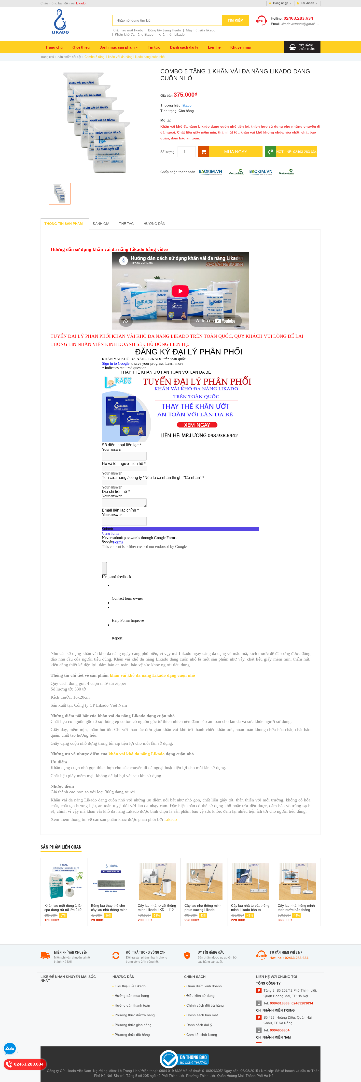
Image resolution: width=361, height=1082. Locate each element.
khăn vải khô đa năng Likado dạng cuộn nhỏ (152, 675)
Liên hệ (214, 47)
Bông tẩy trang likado (164, 30)
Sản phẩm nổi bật (69, 57)
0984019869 (280, 1003)
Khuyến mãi (240, 47)
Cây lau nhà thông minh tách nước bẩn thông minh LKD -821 (296, 910)
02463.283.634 (298, 18)
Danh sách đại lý (184, 47)
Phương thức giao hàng (133, 1025)
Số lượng (167, 152)
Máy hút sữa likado (200, 30)
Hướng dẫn (154, 224)
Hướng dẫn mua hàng (132, 996)
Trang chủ (54, 47)
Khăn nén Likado (171, 34)
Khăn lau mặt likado (127, 30)
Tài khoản (307, 3)
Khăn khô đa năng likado (134, 34)
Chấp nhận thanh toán (177, 172)
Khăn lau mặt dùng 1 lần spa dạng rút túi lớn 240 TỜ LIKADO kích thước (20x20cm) (63, 912)
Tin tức (154, 47)
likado (187, 105)
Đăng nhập (280, 3)
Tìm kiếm (235, 20)
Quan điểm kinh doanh (204, 986)
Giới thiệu (81, 47)
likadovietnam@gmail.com (301, 24)
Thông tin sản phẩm (63, 224)
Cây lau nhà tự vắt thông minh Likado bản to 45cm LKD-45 (250, 910)
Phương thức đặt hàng (132, 1035)
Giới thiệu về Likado (130, 986)
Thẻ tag (126, 224)
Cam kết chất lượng (201, 1035)
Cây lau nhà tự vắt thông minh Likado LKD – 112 (157, 908)
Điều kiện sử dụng (200, 996)
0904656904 (280, 1030)
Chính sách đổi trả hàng (205, 1005)
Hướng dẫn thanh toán (132, 1005)
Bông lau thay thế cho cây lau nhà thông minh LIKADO (109, 910)
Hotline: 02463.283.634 (296, 152)
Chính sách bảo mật (202, 1015)
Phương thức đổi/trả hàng (135, 1015)
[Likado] (60, 21)
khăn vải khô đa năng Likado (137, 753)
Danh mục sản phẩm (117, 47)
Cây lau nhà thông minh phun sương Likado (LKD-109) (203, 910)
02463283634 (302, 1003)
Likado (80, 3)
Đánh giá (101, 224)
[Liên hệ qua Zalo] (10, 1049)
